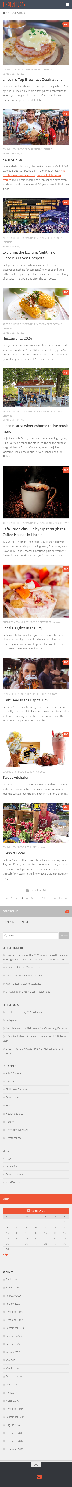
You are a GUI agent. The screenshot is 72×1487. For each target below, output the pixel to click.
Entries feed (12, 1166)
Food (21, 69)
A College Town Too (55, 959)
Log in (9, 1158)
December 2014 (14, 1408)
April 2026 (11, 1279)
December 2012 (14, 1441)
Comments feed (15, 1174)
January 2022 (13, 1352)
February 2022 (14, 1344)
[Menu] (67, 4)
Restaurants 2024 (17, 338)
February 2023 (14, 1336)
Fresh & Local (14, 853)
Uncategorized (14, 1137)
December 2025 (14, 1311)
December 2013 (14, 1433)
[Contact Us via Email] (67, 911)
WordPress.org (14, 1182)
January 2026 (13, 1303)
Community (9, 69)
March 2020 (12, 1368)
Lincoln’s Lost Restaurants (27, 983)
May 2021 (11, 1360)
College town (13, 1020)
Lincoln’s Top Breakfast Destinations (32, 79)
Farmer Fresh (14, 159)
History (10, 1121)
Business (8, 622)
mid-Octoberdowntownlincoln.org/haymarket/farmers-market (34, 175)
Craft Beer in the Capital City (26, 700)
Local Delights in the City (23, 628)
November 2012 (15, 1449)
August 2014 (13, 1425)
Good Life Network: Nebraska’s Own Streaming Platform (36, 1028)
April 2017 (11, 1392)
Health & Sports (14, 1113)
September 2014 (15, 1416)
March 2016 (12, 1400)
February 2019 (14, 1376)
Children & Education (17, 1089)
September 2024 (15, 1328)
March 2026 (12, 1287)
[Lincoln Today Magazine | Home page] (18, 4)
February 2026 (14, 1295)
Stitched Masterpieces (28, 967)
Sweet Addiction (16, 777)
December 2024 (14, 1320)
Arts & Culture (12, 238)
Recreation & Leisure (39, 69)
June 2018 (11, 1384)
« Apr (6, 1254)
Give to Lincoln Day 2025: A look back (25, 1012)
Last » (63, 898)
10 (43, 898)
